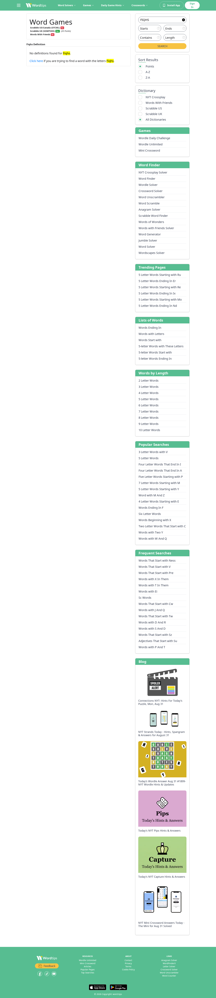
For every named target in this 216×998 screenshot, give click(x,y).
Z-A (148, 78)
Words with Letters (151, 334)
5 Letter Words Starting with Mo (160, 299)
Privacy (128, 963)
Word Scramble (149, 203)
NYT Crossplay (155, 97)
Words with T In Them (154, 585)
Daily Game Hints (111, 5)
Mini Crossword (149, 150)
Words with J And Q (152, 610)
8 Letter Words (149, 418)
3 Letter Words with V (153, 452)
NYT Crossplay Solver (153, 172)
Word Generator (150, 234)
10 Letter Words (149, 430)
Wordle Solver (148, 185)
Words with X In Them (154, 579)
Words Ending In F (151, 508)
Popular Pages (88, 969)
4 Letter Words (149, 393)
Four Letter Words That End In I (160, 464)
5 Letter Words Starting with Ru (160, 275)
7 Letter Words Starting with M (159, 483)
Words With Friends (159, 103)
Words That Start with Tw (156, 616)
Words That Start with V (155, 567)
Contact (128, 960)
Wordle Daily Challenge (154, 138)
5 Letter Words (149, 399)
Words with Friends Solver (156, 228)
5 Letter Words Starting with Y (159, 489)
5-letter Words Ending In (155, 359)
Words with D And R (152, 622)
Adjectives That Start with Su (158, 641)
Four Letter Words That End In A (160, 470)
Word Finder (147, 179)
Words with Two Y (151, 532)
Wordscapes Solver (152, 253)
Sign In (192, 5)
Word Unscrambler (152, 197)
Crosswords (138, 5)
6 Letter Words (149, 405)
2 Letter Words (149, 380)
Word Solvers (65, 5)
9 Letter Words (149, 424)
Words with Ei (148, 591)
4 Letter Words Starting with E (159, 501)
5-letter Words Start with (155, 352)
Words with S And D (152, 629)
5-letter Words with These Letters (161, 346)
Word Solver (147, 247)
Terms (128, 966)
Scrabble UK (154, 114)
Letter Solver (169, 966)
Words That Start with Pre (156, 573)
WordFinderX (169, 963)
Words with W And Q (153, 539)
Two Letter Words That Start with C (162, 526)
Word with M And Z (152, 495)
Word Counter (169, 975)
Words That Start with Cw (156, 604)
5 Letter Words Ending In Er (157, 281)
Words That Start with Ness (157, 560)
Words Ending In (150, 328)
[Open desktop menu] (18, 5)
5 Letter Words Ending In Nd (158, 306)
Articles (87, 966)
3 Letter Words (149, 387)
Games (87, 5)
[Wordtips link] (36, 5)
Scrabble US (154, 108)
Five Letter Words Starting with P (161, 477)
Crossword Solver (151, 191)
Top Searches (87, 972)
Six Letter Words (150, 514)
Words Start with (150, 340)
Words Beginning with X (155, 520)
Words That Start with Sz (155, 635)
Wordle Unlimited (151, 144)
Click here (37, 61)
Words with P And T (152, 647)
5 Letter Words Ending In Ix (157, 293)
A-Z (148, 72)
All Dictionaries (156, 120)
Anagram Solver (149, 210)
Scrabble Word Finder (153, 216)
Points (150, 66)
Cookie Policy (128, 969)
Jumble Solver (148, 240)
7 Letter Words (149, 411)
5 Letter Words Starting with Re (160, 287)
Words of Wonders (151, 222)
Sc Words (145, 598)
